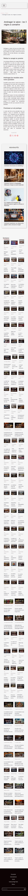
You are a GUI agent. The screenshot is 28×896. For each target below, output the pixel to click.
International (13, 877)
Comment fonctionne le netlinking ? (14, 165)
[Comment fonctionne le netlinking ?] (14, 157)
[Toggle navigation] (4, 5)
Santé (13, 879)
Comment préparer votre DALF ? (14, 294)
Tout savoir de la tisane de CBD (8, 804)
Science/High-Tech (13, 881)
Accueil (2, 13)
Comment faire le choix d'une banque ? (19, 723)
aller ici (11, 67)
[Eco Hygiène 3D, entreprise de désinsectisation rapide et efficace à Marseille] (14, 194)
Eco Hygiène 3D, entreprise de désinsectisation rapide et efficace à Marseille (14, 204)
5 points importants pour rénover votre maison (8, 788)
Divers (6, 13)
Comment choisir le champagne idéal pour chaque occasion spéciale (14, 184)
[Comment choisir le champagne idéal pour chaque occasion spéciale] (14, 175)
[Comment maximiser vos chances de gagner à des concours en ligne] (14, 215)
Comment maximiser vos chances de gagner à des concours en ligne (14, 223)
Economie (13, 874)
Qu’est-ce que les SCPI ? (9, 722)
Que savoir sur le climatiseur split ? (8, 836)
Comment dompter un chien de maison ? (19, 620)
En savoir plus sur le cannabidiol (8, 706)
